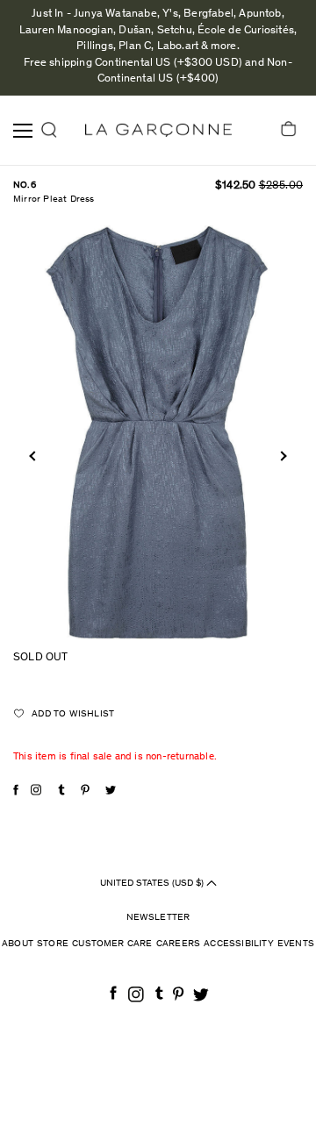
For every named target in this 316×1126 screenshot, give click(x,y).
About (17, 944)
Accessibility (239, 944)
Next (281, 455)
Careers (178, 944)
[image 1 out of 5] (158, 431)
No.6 (24, 185)
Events (295, 944)
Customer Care (112, 944)
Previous (34, 455)
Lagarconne (158, 130)
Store (52, 944)
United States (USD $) (153, 882)
